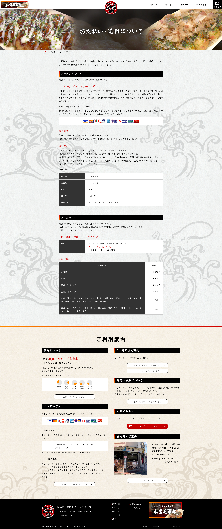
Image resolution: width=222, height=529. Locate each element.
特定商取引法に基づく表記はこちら (147, 365)
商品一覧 (116, 504)
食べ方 (115, 518)
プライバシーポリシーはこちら (147, 371)
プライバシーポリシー (76, 526)
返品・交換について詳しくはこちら (147, 402)
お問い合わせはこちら (147, 426)
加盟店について (147, 480)
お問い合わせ (136, 504)
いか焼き (115, 511)
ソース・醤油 (117, 515)
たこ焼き (115, 508)
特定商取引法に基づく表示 (53, 526)
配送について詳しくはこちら (74, 397)
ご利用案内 (135, 507)
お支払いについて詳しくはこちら (75, 484)
